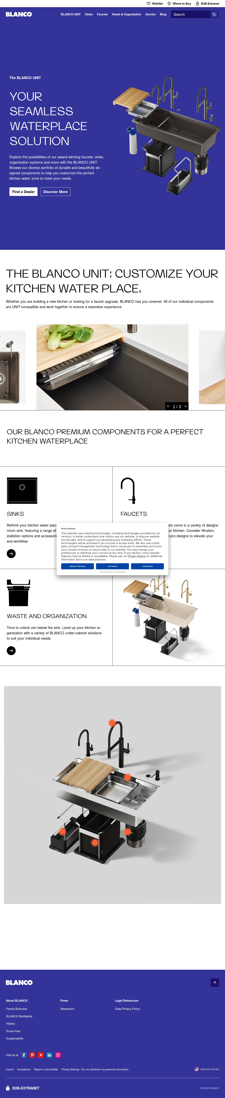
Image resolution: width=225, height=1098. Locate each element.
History (10, 1023)
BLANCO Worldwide (19, 1016)
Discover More (55, 191)
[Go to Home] (19, 14)
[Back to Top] (215, 982)
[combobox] (195, 14)
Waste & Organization (126, 14)
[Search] (214, 14)
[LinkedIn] (49, 1055)
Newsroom (67, 1009)
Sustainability (14, 1038)
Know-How (13, 1031)
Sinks (89, 14)
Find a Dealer (23, 191)
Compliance (24, 1069)
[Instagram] (58, 1055)
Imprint (10, 1069)
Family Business (16, 1009)
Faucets (102, 14)
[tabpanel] (112, 367)
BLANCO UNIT (71, 14)
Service (150, 14)
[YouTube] (41, 1055)
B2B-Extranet (25, 1088)
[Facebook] (24, 1055)
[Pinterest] (32, 1055)
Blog (163, 14)
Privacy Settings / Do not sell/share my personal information (95, 1069)
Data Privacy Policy (127, 1009)
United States (209, 1069)
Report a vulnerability (46, 1069)
